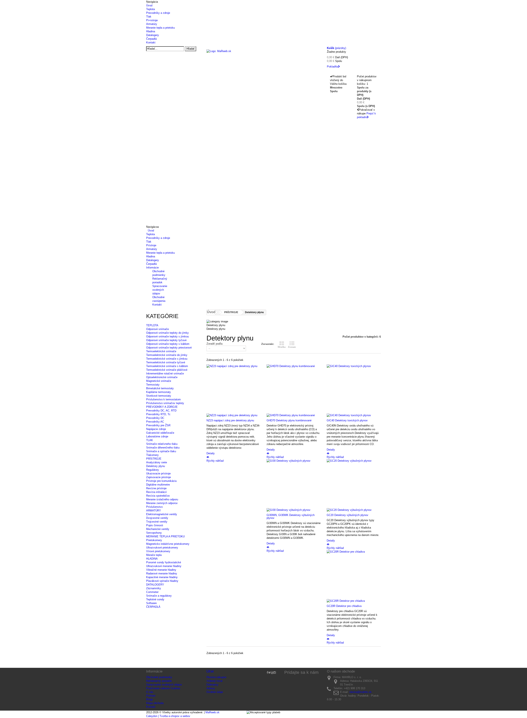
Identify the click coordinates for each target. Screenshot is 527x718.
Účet (210, 671)
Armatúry (151, 24)
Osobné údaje (214, 692)
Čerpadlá (151, 38)
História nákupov (216, 677)
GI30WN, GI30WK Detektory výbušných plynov (291, 516)
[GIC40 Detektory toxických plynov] (354, 390)
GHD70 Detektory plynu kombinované (289, 420)
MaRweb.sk (212, 712)
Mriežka (282, 347)
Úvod (149, 5)
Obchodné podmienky (159, 677)
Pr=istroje (152, 20)
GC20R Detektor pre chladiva (344, 606)
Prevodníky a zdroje (158, 12)
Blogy (149, 699)
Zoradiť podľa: (214, 343)
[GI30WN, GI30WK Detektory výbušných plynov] (294, 485)
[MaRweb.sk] (263, 56)
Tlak (148, 16)
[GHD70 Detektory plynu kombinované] (294, 390)
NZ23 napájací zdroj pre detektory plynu (230, 420)
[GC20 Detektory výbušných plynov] (354, 485)
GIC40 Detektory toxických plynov (347, 420)
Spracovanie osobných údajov (159, 290)
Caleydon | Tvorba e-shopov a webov (168, 716)
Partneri (150, 695)
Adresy (210, 688)
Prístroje (151, 245)
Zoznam (292, 347)
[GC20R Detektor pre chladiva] (354, 576)
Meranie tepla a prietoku (160, 27)
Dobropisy (212, 684)
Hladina (150, 31)
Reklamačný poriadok (159, 680)
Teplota (150, 9)
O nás (149, 692)
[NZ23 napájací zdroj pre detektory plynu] (233, 390)
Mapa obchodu (155, 703)
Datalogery (152, 35)
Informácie (152, 267)
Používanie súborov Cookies (163, 688)
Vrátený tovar (214, 680)
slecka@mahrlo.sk (360, 692)
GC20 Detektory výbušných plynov (347, 515)
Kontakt (150, 42)
